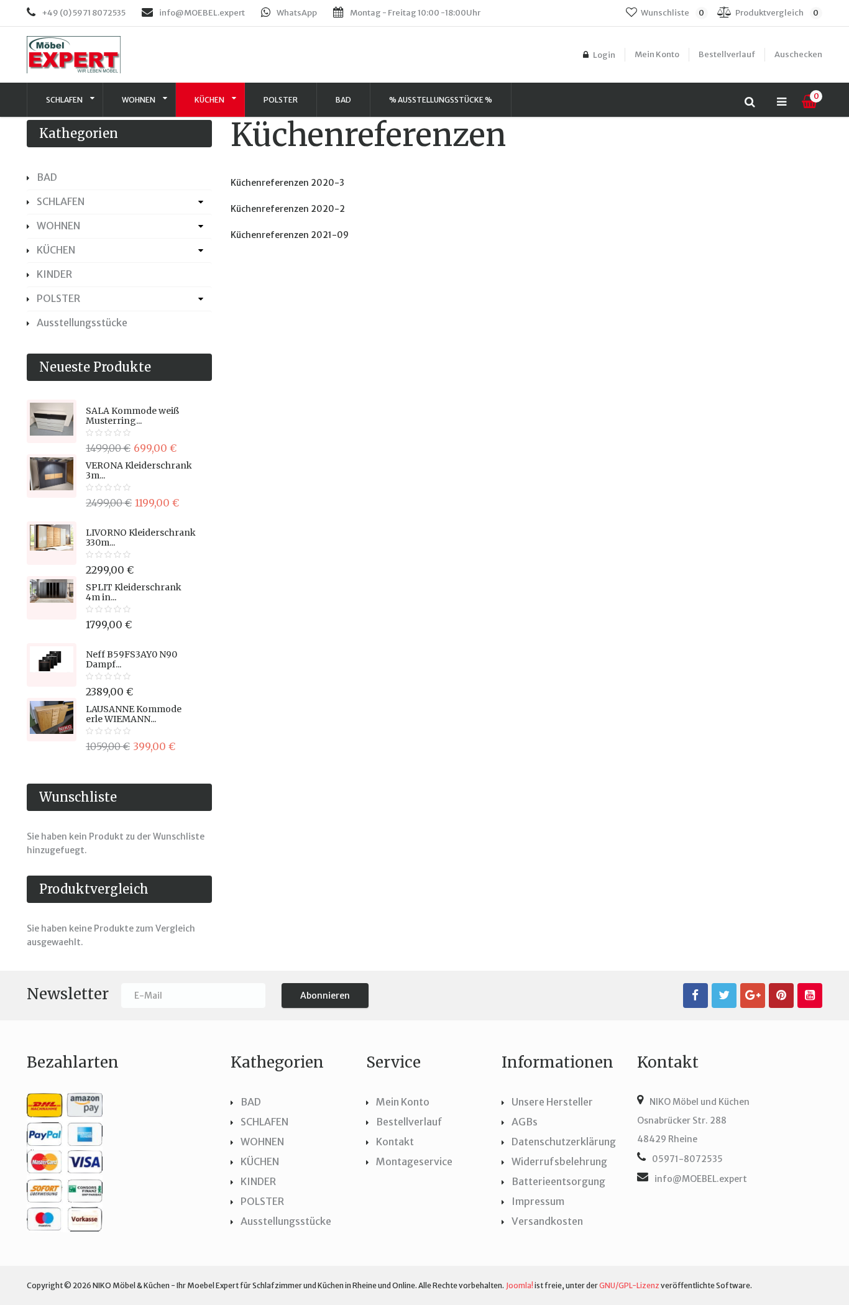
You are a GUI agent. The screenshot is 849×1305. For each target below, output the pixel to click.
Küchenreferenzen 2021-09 (290, 234)
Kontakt (395, 1141)
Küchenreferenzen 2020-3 (287, 182)
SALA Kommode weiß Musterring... (132, 415)
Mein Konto (657, 54)
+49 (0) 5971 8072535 (84, 12)
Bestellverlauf (727, 54)
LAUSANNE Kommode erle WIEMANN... (133, 714)
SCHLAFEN (65, 99)
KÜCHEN (210, 99)
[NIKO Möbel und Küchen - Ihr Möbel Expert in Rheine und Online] (93, 54)
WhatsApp (297, 12)
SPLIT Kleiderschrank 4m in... (133, 592)
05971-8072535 (687, 1159)
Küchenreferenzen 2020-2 (288, 208)
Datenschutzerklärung (564, 1141)
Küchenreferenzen (368, 135)
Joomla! (519, 1285)
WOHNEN (139, 99)
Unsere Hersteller (552, 1102)
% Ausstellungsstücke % (440, 99)
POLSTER (281, 99)
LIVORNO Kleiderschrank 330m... (141, 537)
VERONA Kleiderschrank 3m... (139, 470)
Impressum (538, 1201)
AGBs (525, 1121)
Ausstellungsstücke (82, 322)
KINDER (54, 274)
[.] (695, 995)
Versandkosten (547, 1221)
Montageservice (414, 1161)
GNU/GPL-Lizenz (629, 1285)
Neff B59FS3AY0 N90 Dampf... (131, 659)
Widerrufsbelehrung (559, 1161)
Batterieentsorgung (558, 1181)
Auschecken (798, 54)
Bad (343, 99)
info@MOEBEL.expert (202, 12)
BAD (47, 177)
